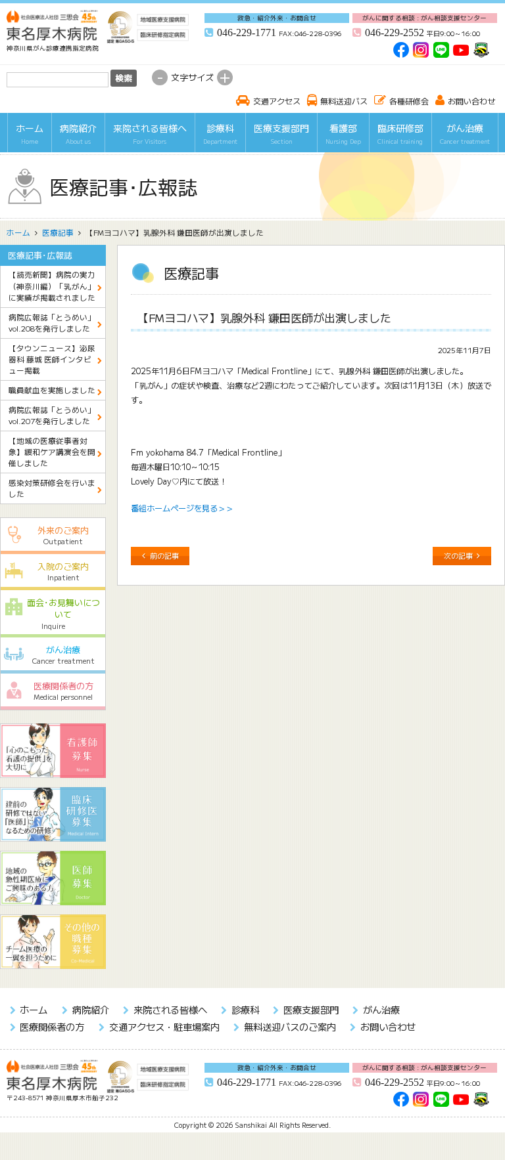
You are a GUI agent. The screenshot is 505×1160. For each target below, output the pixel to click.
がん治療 (465, 133)
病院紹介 (78, 133)
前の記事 (164, 555)
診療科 (220, 133)
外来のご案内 (63, 535)
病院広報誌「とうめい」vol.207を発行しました (52, 415)
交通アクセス (277, 100)
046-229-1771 (246, 32)
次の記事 (458, 555)
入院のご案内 (63, 571)
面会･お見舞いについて (63, 613)
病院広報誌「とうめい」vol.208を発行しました (52, 322)
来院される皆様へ (150, 133)
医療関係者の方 (63, 690)
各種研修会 (409, 100)
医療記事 (58, 232)
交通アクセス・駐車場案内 (164, 1026)
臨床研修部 (400, 133)
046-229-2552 (394, 32)
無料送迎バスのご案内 (289, 1026)
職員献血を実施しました (52, 390)
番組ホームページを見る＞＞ (182, 508)
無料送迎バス (344, 100)
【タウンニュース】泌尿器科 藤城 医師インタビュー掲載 (52, 359)
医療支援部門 (281, 133)
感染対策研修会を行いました (52, 488)
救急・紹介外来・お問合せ (276, 17)
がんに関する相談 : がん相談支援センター (424, 17)
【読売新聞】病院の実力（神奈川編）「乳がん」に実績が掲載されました (52, 286)
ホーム (29, 133)
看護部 (343, 133)
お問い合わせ (471, 100)
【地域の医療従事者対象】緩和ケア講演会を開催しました (52, 452)
